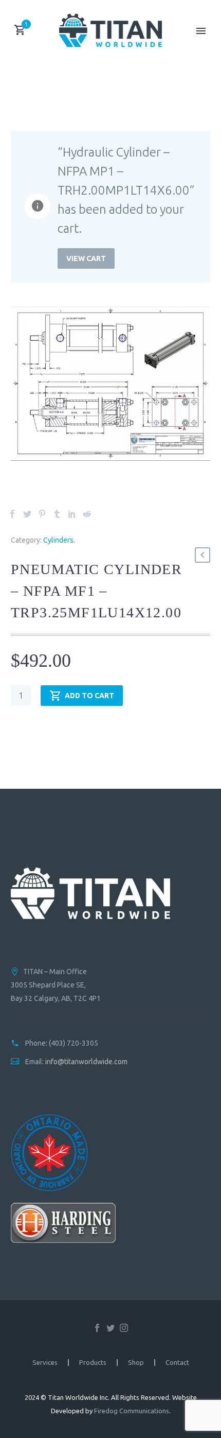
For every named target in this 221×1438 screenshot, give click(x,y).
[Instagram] (124, 1328)
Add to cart (89, 695)
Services (45, 1362)
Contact (177, 1362)
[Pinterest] (42, 514)
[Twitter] (27, 514)
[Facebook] (12, 514)
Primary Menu (201, 31)
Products (92, 1362)
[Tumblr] (57, 514)
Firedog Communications (131, 1410)
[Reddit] (87, 514)
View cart (86, 258)
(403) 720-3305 (73, 1043)
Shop (136, 1362)
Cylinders (58, 540)
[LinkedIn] (72, 514)
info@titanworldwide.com (86, 1062)
